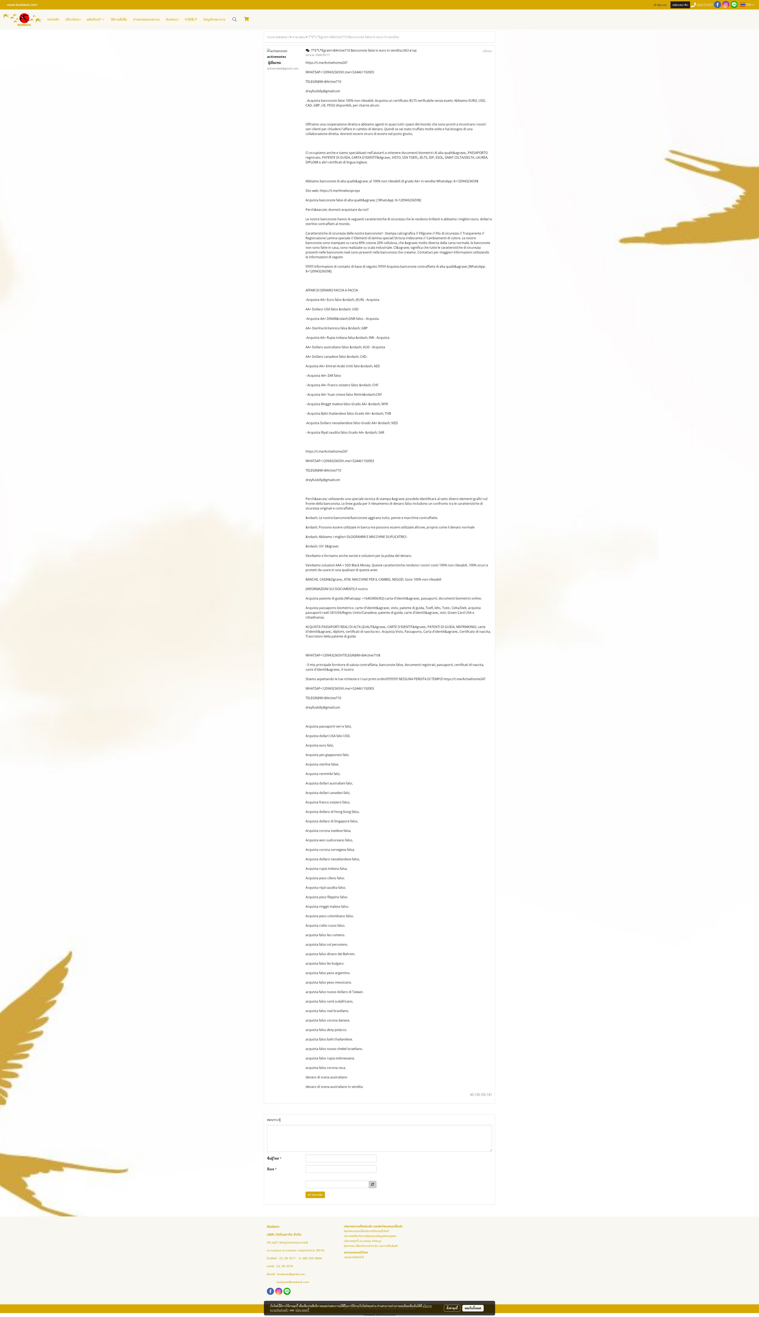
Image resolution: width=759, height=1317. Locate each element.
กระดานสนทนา (278, 37)
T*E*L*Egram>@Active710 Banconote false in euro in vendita (353, 37)
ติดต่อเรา (172, 19)
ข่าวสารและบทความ (146, 19)
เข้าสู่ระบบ (659, 5)
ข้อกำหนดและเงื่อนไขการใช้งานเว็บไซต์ (366, 1231)
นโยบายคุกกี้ (302, 1310)
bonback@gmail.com (291, 1274)
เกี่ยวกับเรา (73, 19)
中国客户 (191, 19)
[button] (234, 19)
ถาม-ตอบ (298, 37)
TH (748, 4)
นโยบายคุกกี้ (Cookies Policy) (362, 1241)
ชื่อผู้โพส (274, 1158)
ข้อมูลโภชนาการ (214, 19)
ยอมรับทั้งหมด (473, 1308)
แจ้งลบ (487, 51)
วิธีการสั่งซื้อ (118, 19)
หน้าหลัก (53, 19)
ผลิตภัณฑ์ (94, 19)
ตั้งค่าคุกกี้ (452, 1308)
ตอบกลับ (317, 1195)
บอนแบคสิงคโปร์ (354, 1257)
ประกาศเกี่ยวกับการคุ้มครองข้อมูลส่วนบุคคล (370, 1236)
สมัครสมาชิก (680, 5)
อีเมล (272, 1169)
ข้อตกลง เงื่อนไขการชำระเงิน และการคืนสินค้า (371, 1246)
